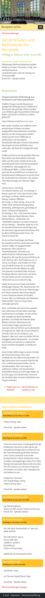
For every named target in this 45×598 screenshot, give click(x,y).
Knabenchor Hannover (13, 435)
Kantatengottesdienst (12, 520)
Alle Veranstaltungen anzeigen (14, 587)
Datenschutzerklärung (30, 595)
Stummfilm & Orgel (11, 562)
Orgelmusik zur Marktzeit (14, 413)
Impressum (15, 595)
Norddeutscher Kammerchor (15, 497)
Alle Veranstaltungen (10, 33)
